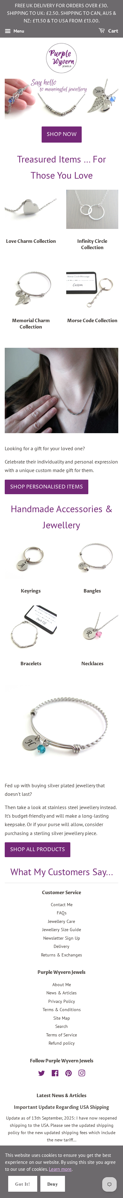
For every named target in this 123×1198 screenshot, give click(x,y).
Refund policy (62, 1043)
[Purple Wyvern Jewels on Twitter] (41, 1074)
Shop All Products (37, 849)
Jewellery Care (61, 921)
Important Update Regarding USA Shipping (61, 1107)
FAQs (62, 913)
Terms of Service (61, 1035)
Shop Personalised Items (46, 486)
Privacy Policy (61, 1001)
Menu (18, 31)
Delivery (61, 946)
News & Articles (61, 993)
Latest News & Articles (61, 1096)
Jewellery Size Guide (61, 929)
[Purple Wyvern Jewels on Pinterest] (68, 1074)
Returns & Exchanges (61, 955)
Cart (112, 31)
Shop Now (62, 134)
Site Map (61, 1018)
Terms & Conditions (62, 1009)
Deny (52, 1184)
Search (61, 1026)
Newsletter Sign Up (61, 938)
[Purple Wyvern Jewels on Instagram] (81, 1074)
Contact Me (62, 904)
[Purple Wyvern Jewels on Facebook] (55, 1074)
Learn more (60, 1169)
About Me (61, 984)
